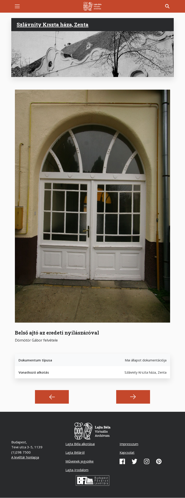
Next (133, 397)
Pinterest (159, 461)
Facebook (122, 461)
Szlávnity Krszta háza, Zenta (52, 24)
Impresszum (129, 444)
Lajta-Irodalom (76, 470)
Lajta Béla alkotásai (80, 444)
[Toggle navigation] (17, 6)
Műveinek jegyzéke (79, 461)
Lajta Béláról (75, 452)
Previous (52, 397)
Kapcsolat (127, 452)
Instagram (146, 461)
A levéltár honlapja (25, 457)
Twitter (134, 461)
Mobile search (167, 6)
